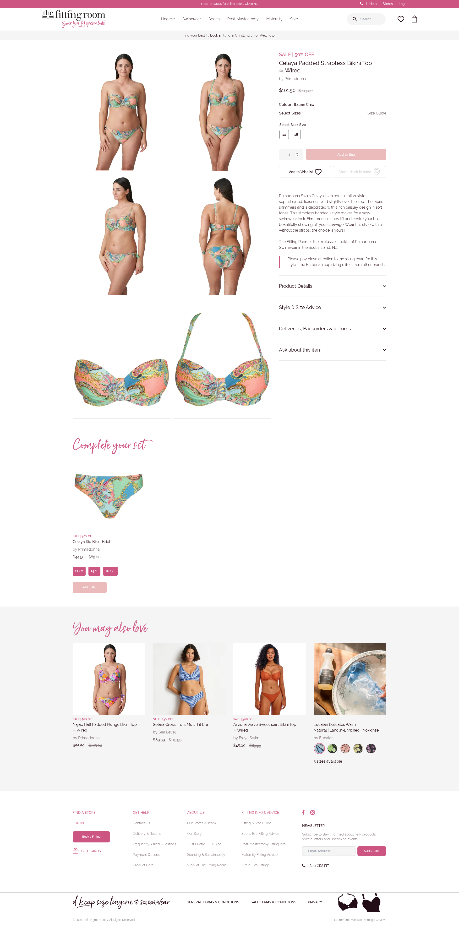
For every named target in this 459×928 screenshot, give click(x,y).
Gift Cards (91, 851)
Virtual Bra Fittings (255, 865)
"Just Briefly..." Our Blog (204, 844)
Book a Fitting (91, 836)
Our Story (194, 834)
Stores (388, 4)
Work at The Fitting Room (206, 865)
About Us (196, 812)
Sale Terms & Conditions (273, 902)
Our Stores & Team (201, 823)
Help (373, 4)
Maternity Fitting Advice (259, 855)
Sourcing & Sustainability (206, 855)
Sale (294, 19)
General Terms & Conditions (213, 902)
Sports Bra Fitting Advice (260, 834)
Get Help (141, 812)
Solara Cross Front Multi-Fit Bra (180, 724)
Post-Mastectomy (243, 19)
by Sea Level (164, 732)
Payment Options (146, 855)
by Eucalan (323, 738)
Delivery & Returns (147, 834)
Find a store (84, 812)
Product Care (143, 865)
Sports (214, 19)
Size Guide (376, 113)
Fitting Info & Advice (260, 812)
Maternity (274, 19)
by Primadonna (292, 78)
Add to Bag (346, 154)
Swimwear (191, 19)
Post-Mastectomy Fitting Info (263, 844)
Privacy (315, 902)
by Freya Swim (246, 738)
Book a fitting (220, 35)
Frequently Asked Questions (154, 844)
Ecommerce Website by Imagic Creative (360, 920)
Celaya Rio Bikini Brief (91, 541)
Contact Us (141, 823)
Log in (403, 4)
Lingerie (168, 19)
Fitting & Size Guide (256, 823)
